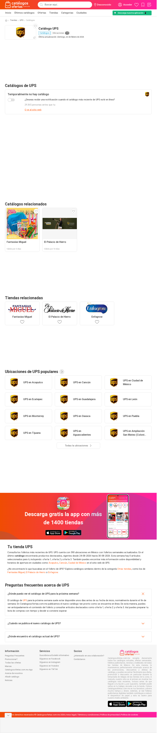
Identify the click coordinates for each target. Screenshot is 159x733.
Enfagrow (53, 572)
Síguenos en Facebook (49, 659)
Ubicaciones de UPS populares (31, 371)
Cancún (63, 562)
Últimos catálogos (24, 12)
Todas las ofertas (13, 662)
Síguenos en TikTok (48, 669)
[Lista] (149, 4)
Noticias (8, 680)
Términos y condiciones (88, 715)
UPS (21, 20)
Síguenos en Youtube (49, 666)
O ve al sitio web (33, 109)
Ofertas (42, 12)
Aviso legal (71, 715)
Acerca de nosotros (14, 673)
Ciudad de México (77, 562)
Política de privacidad (110, 715)
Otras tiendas (124, 568)
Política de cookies (129, 715)
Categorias (67, 12)
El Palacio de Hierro (35, 572)
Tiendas (53, 12)
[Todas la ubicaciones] (61, 371)
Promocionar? (11, 659)
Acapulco (53, 562)
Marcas (8, 666)
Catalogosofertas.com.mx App (19, 669)
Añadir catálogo (12, 676)
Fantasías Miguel (16, 572)
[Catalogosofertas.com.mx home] (17, 5)
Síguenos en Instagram (49, 662)
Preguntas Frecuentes (14, 655)
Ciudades (81, 12)
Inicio (8, 12)
